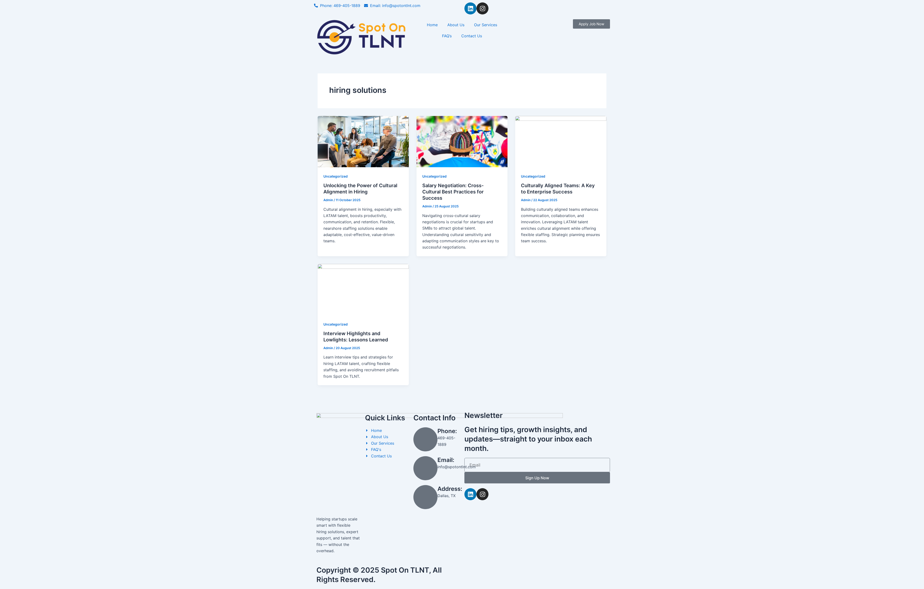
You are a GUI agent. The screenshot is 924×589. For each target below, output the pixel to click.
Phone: (447, 431)
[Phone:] (425, 439)
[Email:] (425, 468)
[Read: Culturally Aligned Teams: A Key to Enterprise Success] (560, 141)
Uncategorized (335, 176)
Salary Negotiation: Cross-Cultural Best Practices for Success (453, 192)
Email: (445, 459)
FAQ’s (447, 35)
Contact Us (471, 35)
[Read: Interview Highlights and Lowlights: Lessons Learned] (363, 289)
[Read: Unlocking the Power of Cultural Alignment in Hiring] (363, 141)
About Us (455, 24)
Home (432, 24)
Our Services (485, 24)
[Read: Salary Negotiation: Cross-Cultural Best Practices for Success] (462, 141)
